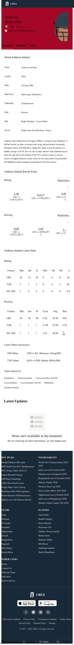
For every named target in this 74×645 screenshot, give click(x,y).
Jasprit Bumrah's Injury (12, 474)
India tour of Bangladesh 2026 (52, 498)
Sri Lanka (5, 523)
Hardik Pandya (45, 519)
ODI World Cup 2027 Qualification (17, 466)
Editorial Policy (39, 623)
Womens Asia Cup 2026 (49, 486)
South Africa (7, 552)
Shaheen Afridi (45, 539)
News (33, 45)
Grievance (6, 576)
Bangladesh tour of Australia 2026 (54, 478)
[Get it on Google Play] (47, 603)
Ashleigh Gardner (46, 548)
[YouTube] (48, 612)
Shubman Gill (44, 527)
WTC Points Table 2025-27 (14, 470)
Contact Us (6, 568)
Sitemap (52, 623)
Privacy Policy (29, 619)
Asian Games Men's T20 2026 (52, 490)
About (4, 564)
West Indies (6, 548)
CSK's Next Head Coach (12, 483)
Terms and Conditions (12, 619)
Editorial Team (8, 572)
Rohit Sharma (44, 523)
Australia (5, 527)
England (5, 544)
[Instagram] (40, 612)
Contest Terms (65, 619)
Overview (7, 45)
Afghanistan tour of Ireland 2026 (53, 495)
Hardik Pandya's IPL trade (13, 462)
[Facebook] (26, 612)
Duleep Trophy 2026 (48, 482)
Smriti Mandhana (46, 552)
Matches (21, 45)
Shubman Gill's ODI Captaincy (15, 491)
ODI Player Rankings (11, 479)
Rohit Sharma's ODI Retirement (15, 495)
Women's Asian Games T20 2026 (53, 503)
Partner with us (8, 580)
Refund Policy (25, 623)
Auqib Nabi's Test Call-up (13, 487)
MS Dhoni (43, 544)
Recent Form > (64, 180)
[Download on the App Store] (26, 603)
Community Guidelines (47, 619)
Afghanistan (7, 531)
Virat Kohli (43, 515)
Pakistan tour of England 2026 (52, 474)
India (3, 515)
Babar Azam (44, 535)
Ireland (4, 535)
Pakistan (5, 519)
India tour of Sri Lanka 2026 (51, 470)
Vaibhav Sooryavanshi (48, 531)
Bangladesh (6, 539)
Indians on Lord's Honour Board (16, 499)
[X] (33, 612)
